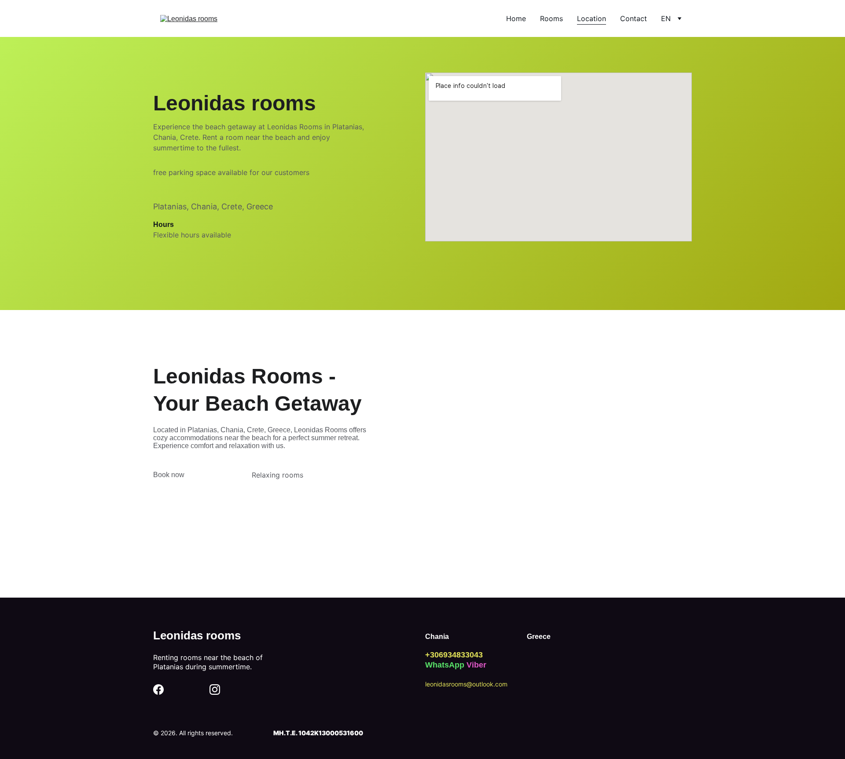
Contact (633, 18)
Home (516, 18)
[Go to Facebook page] (158, 689)
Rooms (551, 18)
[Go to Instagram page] (214, 689)
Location (591, 18)
